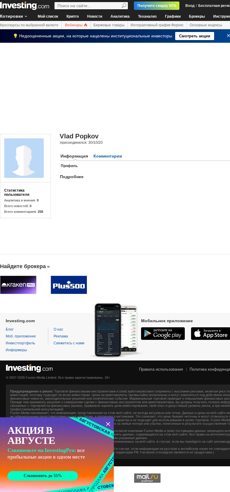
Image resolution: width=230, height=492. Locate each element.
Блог (9, 329)
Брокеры (197, 16)
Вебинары (74, 25)
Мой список (48, 16)
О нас (58, 329)
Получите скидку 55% (156, 6)
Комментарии (107, 156)
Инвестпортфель (20, 343)
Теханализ (147, 16)
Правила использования (161, 369)
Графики (173, 16)
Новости (94, 16)
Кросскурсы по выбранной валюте (29, 25)
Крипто (72, 16)
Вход (190, 6)
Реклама (61, 336)
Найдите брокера (23, 266)
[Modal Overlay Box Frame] (57, 454)
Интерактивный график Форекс (157, 25)
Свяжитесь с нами (69, 343)
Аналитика (120, 16)
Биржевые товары (109, 25)
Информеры (16, 350)
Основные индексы (206, 25)
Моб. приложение (21, 336)
